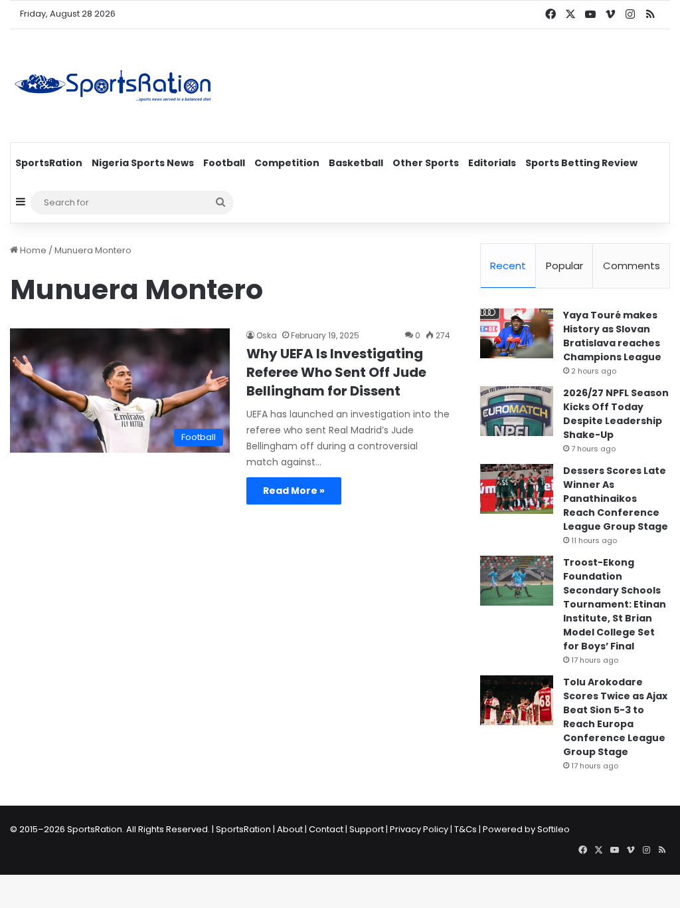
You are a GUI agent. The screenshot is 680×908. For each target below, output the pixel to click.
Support (366, 829)
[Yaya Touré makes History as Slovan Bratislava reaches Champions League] (516, 333)
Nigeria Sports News (143, 163)
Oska (266, 335)
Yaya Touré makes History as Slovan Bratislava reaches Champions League (612, 336)
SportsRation (48, 163)
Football (224, 163)
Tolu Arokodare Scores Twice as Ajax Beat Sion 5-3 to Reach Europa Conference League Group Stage (615, 716)
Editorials (492, 163)
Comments (631, 266)
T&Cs (465, 829)
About (290, 829)
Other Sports (425, 163)
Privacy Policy (419, 829)
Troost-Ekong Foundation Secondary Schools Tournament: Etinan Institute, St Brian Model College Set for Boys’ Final (614, 604)
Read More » (294, 490)
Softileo (553, 829)
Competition (286, 163)
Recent (508, 266)
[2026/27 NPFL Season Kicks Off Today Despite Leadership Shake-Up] (516, 411)
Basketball (356, 163)
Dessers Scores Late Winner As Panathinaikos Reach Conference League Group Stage (615, 498)
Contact (326, 829)
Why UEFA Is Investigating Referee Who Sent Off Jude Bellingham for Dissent (336, 372)
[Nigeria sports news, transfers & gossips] (113, 86)
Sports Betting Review (581, 163)
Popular (564, 266)
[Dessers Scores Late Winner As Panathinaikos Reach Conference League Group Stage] (516, 489)
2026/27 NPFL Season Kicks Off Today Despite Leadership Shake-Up (616, 413)
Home (32, 250)
